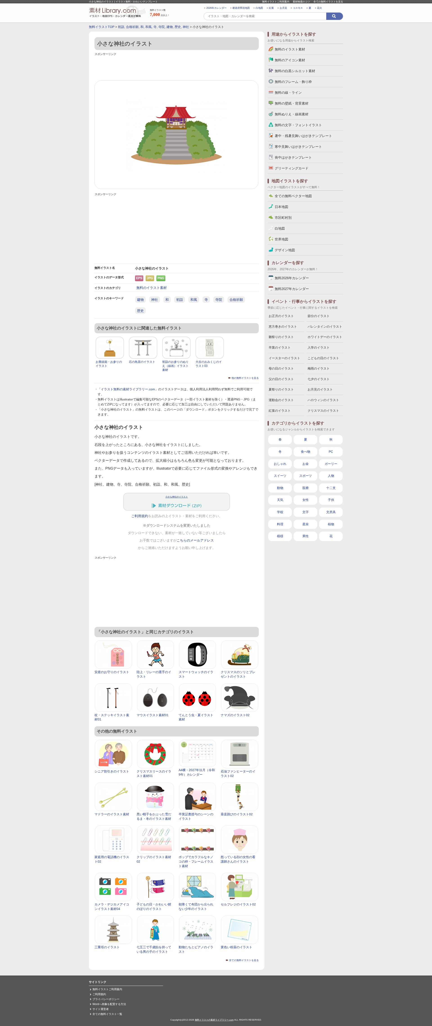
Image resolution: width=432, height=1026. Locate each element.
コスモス (298, 8)
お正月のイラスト (281, 316)
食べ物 (305, 451)
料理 (280, 524)
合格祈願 (132, 27)
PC (331, 451)
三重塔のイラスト (107, 947)
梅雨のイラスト (319, 368)
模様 (280, 536)
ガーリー (331, 464)
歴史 (178, 27)
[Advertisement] (177, 67)
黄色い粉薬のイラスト (236, 947)
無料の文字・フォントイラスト (298, 125)
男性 (305, 536)
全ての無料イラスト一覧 (107, 1014)
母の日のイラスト (281, 368)
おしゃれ (280, 464)
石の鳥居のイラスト (142, 361)
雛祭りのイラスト (281, 337)
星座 (305, 524)
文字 (305, 512)
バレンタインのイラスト (325, 326)
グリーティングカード (291, 168)
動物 (280, 488)
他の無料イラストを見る (245, 378)
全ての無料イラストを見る (328, 1)
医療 (305, 488)
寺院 (161, 27)
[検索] (334, 16)
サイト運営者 (100, 1009)
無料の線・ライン (288, 92)
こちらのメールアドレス (195, 540)
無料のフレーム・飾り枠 (293, 82)
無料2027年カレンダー (292, 289)
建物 (169, 27)
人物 (331, 476)
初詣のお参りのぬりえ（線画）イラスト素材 (175, 366)
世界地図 (281, 239)
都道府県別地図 (241, 8)
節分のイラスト (319, 316)
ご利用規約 (139, 516)
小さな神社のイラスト (176, 497)
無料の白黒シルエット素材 (295, 71)
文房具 (331, 512)
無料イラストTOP (101, 27)
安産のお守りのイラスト (111, 672)
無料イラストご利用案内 (275, 1)
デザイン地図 (285, 250)
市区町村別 (283, 217)
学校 (280, 512)
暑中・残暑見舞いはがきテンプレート (303, 136)
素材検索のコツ (301, 1)
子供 (331, 500)
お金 (305, 464)
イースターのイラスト (284, 358)
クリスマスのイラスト (323, 410)
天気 (280, 500)
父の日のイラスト (281, 379)
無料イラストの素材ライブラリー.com (214, 1020)
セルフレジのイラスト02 (238, 904)
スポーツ (305, 476)
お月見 (283, 8)
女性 (305, 500)
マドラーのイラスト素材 (111, 814)
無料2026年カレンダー (292, 278)
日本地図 (281, 207)
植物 (331, 524)
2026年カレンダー (216, 8)
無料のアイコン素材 (290, 60)
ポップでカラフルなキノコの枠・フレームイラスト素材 (196, 861)
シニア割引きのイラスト (111, 771)
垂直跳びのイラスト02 (237, 814)
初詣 (121, 27)
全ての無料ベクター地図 (293, 196)
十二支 (331, 488)
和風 (148, 27)
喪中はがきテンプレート (293, 157)
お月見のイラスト (320, 389)
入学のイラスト (319, 347)
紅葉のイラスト (280, 410)
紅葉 (271, 8)
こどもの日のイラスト (323, 358)
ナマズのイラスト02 (235, 715)
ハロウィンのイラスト (323, 400)
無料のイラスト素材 (151, 288)
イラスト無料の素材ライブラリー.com (128, 389)
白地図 (259, 8)
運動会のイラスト (281, 400)
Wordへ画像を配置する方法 (109, 1004)
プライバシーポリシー (105, 999)
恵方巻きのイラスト (283, 326)
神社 (186, 27)
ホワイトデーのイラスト (325, 337)
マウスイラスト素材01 (153, 715)
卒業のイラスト (280, 347)
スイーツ (280, 476)
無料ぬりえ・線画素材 (291, 114)
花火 (319, 8)
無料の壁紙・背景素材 (291, 103)
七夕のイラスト (319, 379)
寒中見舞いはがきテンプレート (298, 147)
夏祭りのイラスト (281, 389)
